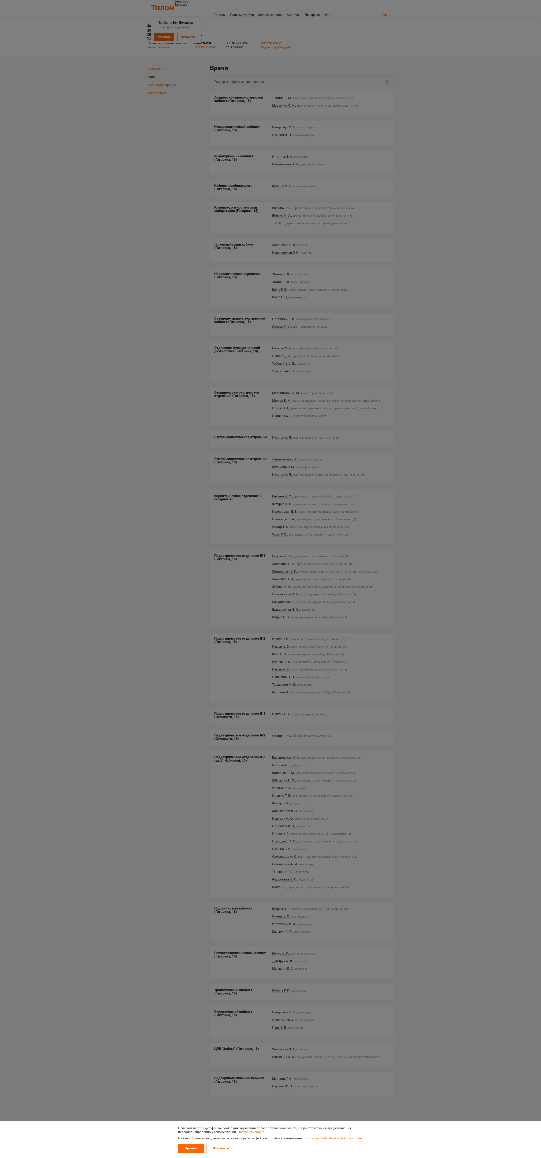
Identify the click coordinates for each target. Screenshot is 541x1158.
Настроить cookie (251, 1132)
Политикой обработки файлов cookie (333, 1138)
